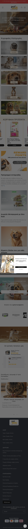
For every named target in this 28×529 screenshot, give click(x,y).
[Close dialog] (27, 255)
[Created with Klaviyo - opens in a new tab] (14, 273)
